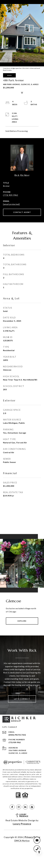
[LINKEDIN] (25, 807)
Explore (22, 621)
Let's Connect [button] (22, 699)
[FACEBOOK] (12, 807)
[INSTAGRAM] (18, 807)
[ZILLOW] (31, 807)
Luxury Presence (22, 824)
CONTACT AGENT (22, 212)
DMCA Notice (22, 840)
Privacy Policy (32, 837)
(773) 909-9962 (10, 195)
